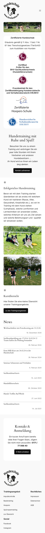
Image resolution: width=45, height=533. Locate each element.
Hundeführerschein (11, 383)
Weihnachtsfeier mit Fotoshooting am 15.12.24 (22, 328)
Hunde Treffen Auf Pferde (14, 394)
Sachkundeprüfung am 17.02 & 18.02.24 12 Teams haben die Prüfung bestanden (20, 339)
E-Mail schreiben (22, 452)
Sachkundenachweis (11, 373)
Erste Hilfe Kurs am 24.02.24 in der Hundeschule (17, 352)
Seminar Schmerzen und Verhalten (17, 363)
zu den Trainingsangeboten (15, 311)
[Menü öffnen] (40, 10)
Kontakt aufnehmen (22, 170)
